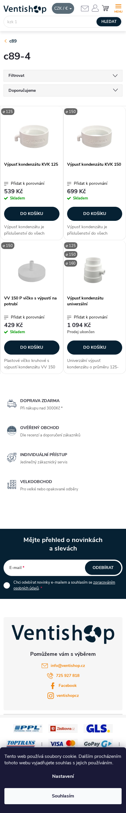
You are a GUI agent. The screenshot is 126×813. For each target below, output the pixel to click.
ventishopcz (68, 695)
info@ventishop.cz (68, 665)
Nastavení (63, 776)
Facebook (68, 685)
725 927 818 (67, 675)
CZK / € (61, 8)
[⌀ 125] (31, 136)
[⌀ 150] (94, 136)
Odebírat (103, 567)
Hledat (109, 21)
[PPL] (27, 728)
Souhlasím (63, 796)
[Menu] (118, 8)
